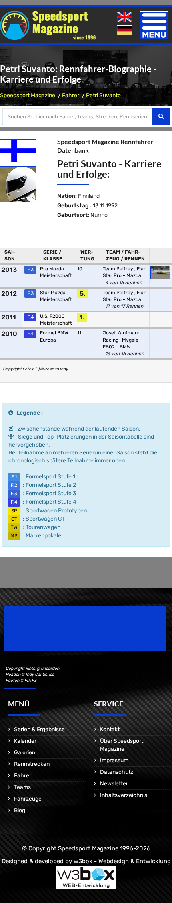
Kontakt (110, 729)
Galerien (24, 752)
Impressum (114, 760)
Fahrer (70, 95)
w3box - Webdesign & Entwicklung (122, 861)
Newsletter (114, 783)
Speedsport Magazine (27, 95)
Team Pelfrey (118, 268)
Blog (19, 810)
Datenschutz (116, 772)
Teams (22, 787)
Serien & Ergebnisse (39, 729)
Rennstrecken (32, 764)
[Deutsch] (125, 30)
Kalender (25, 741)
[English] (125, 17)
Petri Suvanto (103, 95)
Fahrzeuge (28, 798)
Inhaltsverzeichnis (123, 795)
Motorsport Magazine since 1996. (49, 634)
